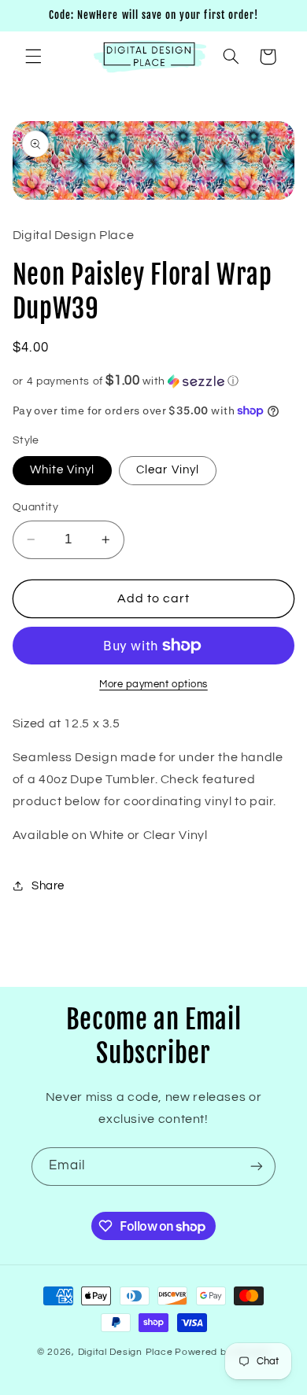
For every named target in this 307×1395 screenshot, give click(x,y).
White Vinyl (62, 470)
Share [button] (48, 886)
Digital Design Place (125, 1352)
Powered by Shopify (222, 1352)
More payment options (153, 684)
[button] (33, 57)
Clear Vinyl (167, 470)
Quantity (35, 507)
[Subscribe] (257, 1166)
